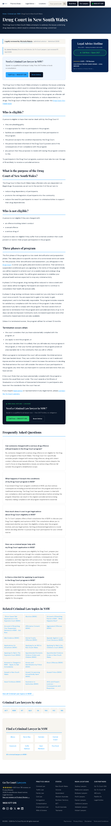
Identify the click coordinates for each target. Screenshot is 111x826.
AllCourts (97, 793)
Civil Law (39, 797)
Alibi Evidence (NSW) (11, 638)
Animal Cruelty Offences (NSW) (31, 639)
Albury (13, 737)
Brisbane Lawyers (81, 793)
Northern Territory (62, 800)
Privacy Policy (78, 821)
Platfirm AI (97, 797)
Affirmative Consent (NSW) (32, 627)
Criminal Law (12, 14)
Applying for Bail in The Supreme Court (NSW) (12, 654)
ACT (6, 711)
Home (5, 14)
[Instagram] (7, 809)
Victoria (58, 790)
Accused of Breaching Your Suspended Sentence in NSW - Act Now (12, 629)
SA (38, 711)
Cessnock (12, 746)
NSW (18, 14)
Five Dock (55, 746)
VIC (54, 711)
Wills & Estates (41, 810)
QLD (30, 711)
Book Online (36, 75)
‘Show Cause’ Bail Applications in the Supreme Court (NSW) (12, 618)
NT (22, 711)
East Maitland (41, 747)
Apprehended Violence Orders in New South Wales (55, 655)
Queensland (60, 793)
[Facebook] (4, 809)
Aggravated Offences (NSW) (54, 627)
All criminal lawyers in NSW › (16, 754)
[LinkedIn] (22, 809)
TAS (46, 711)
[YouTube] (18, 809)
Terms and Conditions (101, 821)
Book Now (72, 4)
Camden (41, 737)
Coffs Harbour (27, 747)
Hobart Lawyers (80, 810)
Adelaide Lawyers (81, 807)
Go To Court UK (99, 790)
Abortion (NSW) (31, 616)
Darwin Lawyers (80, 800)
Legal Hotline (98, 800)
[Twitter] (15, 809)
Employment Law (42, 807)
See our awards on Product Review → (83, 68)
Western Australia (62, 797)
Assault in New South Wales (11, 673)
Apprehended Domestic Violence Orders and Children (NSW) (34, 655)
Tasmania (59, 810)
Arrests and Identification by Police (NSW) (33, 665)
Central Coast (55, 738)
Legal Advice (29, 4)
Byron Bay (27, 737)
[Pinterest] (11, 809)
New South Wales (62, 786)
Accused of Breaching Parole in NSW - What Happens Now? (54, 618)
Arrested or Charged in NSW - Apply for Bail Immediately (12, 665)
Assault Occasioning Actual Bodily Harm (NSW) (32, 674)
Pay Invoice (67, 821)
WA (62, 711)
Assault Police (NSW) (54, 672)
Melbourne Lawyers (82, 790)
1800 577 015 (98, 4)
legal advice (18, 391)
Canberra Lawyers (81, 804)
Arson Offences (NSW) (55, 663)
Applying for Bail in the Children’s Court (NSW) (55, 646)
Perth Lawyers (80, 797)
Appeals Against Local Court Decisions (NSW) (55, 639)
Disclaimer (88, 821)
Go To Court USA (100, 786)
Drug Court (7, 265)
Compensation (41, 804)
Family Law (40, 793)
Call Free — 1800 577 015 (17, 75)
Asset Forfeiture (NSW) (12, 682)
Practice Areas (16, 4)
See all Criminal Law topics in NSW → (18, 694)
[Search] (64, 3)
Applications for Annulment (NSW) (10, 646)
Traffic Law (40, 790)
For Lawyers (84, 4)
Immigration (40, 800)
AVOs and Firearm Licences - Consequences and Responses (53, 685)
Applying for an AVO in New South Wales (33, 646)
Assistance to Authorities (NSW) (31, 683)
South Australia (61, 807)
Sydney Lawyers (80, 786)
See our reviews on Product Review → (16, 797)
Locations (42, 4)
